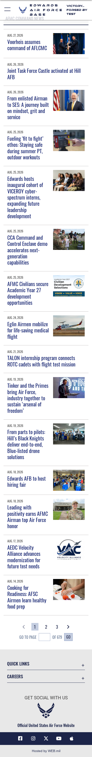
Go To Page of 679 (40, 637)
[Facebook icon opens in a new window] (20, 738)
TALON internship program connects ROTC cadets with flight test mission (41, 361)
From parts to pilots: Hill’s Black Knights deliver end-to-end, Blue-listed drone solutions (26, 444)
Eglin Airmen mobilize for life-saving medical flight (28, 330)
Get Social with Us (46, 697)
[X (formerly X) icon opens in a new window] (46, 738)
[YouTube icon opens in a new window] (58, 738)
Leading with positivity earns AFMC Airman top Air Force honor (27, 516)
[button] (7, 10)
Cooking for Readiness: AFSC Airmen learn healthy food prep (26, 597)
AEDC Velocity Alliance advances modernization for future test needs (23, 557)
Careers (15, 676)
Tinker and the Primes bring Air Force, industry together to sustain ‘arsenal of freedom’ (27, 398)
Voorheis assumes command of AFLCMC (27, 45)
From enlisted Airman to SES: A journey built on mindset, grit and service (28, 107)
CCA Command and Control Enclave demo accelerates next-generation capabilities (27, 250)
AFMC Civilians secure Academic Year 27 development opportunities (27, 293)
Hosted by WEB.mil (46, 751)
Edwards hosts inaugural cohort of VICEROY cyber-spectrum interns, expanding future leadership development (25, 197)
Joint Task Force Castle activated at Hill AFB (44, 73)
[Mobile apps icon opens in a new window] (71, 738)
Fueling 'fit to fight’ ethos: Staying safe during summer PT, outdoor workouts (25, 148)
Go (68, 637)
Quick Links (18, 663)
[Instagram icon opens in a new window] (33, 738)
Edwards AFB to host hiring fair (26, 481)
